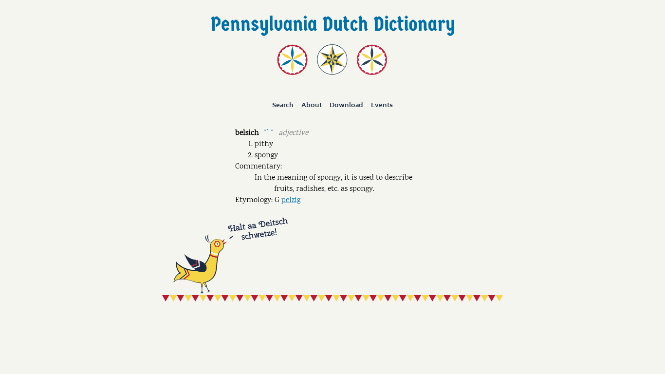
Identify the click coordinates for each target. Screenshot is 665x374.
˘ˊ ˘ (268, 132)
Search (283, 105)
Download (346, 105)
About (311, 105)
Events (382, 105)
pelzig (290, 200)
